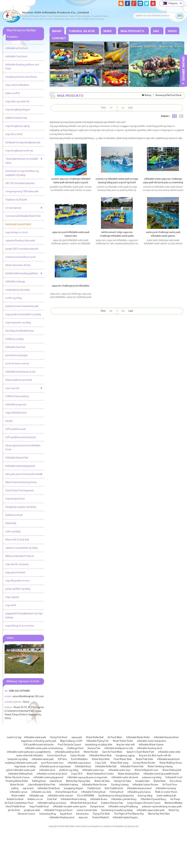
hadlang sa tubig (14, 339)
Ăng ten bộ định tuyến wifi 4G (155, 755)
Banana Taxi (94, 748)
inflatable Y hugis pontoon (58, 810)
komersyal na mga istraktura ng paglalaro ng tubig (22, 173)
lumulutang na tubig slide (98, 744)
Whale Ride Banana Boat (83, 803)
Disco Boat (175, 781)
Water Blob (159, 781)
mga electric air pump (16, 564)
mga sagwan (12, 597)
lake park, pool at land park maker (23, 474)
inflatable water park (43, 759)
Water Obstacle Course (17, 777)
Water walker (18, 795)
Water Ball (10, 523)
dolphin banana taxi (16, 118)
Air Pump (175, 799)
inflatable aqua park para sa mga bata (87, 777)
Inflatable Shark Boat (49, 788)
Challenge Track (75, 748)
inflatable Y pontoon (16, 56)
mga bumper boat (15, 498)
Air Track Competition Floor (19, 803)
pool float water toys (52, 763)
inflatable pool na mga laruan (55, 766)
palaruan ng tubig (151, 777)
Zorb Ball (52, 799)
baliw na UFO (12, 93)
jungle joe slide (32, 810)
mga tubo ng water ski (17, 101)
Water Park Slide (144, 759)
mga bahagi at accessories (19, 625)
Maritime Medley (173, 803)
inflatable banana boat (139, 788)
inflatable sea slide (41, 792)
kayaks (9, 421)
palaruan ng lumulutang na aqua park (162, 806)
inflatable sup (36, 795)
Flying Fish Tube (122, 781)
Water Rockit (17, 784)
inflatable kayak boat (168, 759)
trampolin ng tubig (17, 759)
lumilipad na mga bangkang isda (22, 142)
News (107, 31)
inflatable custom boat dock (52, 774)
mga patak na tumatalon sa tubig (23, 314)
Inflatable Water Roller (138, 737)
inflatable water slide (169, 752)
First (103, 107)
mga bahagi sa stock (16, 232)
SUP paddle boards (15, 429)
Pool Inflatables (79, 759)
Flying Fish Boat (58, 737)
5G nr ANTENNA (85, 795)
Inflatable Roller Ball (105, 766)
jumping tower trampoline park (21, 306)
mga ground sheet (15, 572)
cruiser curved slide (87, 810)
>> (122, 107)
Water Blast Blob (101, 759)
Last (130, 107)
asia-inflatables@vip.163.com (28, 696)
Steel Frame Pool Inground (19, 490)
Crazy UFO (76, 774)
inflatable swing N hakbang (123, 806)
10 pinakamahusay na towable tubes (21, 161)
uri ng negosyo (13, 208)
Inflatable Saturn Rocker (145, 784)
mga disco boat (13, 134)
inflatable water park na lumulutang (44, 748)
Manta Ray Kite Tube (159, 814)
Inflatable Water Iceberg (73, 799)
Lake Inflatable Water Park (41, 784)
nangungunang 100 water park (21, 191)
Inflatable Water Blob (100, 755)
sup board (28, 788)
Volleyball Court (173, 777)
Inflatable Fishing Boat (93, 792)
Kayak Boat (66, 814)
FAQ (156, 31)
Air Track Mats (115, 737)
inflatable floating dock (149, 748)
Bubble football (15, 799)
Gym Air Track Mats (112, 752)
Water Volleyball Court (146, 770)
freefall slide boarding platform (21, 273)
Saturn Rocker (77, 755)
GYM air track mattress (17, 396)
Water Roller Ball (94, 737)
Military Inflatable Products (19, 556)
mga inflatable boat (15, 412)
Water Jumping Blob (128, 774)
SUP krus (62, 759)
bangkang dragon (73, 788)
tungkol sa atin (81, 31)
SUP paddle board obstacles (20, 437)
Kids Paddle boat (114, 788)
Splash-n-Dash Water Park (140, 752)
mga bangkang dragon (17, 109)
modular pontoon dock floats (21, 77)
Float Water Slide (123, 759)
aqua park (76, 737)
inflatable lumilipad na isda (118, 748)
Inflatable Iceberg (68, 784)
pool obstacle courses (17, 363)
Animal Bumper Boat (66, 792)
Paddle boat (94, 788)
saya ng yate (12, 388)
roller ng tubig (12, 531)
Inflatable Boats (98, 799)
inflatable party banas (139, 792)
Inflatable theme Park (16, 457)
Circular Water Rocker (144, 763)
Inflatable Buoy (83, 766)
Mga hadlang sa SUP (71, 741)
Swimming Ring (47, 814)
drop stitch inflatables (17, 85)
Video (172, 31)
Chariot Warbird (100, 817)
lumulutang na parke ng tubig (117, 810)
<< (111, 107)
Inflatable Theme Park (132, 766)
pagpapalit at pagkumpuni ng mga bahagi (24, 615)
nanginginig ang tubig (17, 290)
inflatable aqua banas (79, 763)
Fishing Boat (116, 792)
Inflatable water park (35, 737)
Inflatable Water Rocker (94, 784)
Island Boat (56, 781)
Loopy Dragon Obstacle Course (144, 803)
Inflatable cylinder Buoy (124, 799)
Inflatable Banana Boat (166, 737)
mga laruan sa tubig (24, 766)
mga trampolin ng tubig (18, 322)
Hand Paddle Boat (15, 806)
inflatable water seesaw (60, 795)
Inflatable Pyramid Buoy (153, 799)
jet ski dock (14, 810)
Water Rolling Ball (171, 770)
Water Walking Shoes (170, 763)
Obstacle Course (26, 814)
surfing (14, 788)
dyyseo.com (133, 826)
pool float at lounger (16, 355)
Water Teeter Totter (123, 741)
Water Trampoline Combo (100, 774)
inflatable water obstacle (125, 777)
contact (59, 38)
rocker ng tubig (13, 298)
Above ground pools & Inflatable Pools (22, 447)
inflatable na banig (166, 788)
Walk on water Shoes (166, 792)
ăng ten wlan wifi (125, 744)
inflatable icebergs (15, 281)
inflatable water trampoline (151, 741)
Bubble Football (13, 515)
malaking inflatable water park (21, 763)
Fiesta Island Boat (56, 755)
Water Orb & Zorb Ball (17, 539)
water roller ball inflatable (29, 755)
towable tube (142, 781)
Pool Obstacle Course (69, 744)
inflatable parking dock (67, 752)
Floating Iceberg (120, 784)
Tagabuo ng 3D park (16, 199)
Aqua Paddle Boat (39, 806)
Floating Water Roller (17, 781)
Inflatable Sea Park (15, 347)
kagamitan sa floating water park (38, 741)
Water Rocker (91, 752)
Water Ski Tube (102, 781)
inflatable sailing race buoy (52, 803)
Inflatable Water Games (151, 744)
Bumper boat (97, 806)
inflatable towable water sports (69, 806)
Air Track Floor (169, 784)
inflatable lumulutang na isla (20, 371)
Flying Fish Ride (101, 814)
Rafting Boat (39, 781)
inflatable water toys (93, 770)
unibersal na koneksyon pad (20, 257)
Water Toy (174, 810)
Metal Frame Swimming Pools (21, 482)
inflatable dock (47, 770)
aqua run (83, 817)
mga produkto (132, 31)
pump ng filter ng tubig (17, 589)
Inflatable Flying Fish (98, 741)
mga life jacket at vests (17, 580)
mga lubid (10, 605)
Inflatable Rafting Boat (20, 774)
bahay (57, 31)
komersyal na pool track (18, 224)
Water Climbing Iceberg (160, 766)
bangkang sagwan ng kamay (20, 507)
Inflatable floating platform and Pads (22, 66)
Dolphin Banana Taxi (112, 803)
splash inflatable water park (20, 770)
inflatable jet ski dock (16, 48)
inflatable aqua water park (150, 810)
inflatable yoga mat (15, 404)
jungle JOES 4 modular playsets (22, 249)
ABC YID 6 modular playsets (20, 183)
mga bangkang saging (17, 126)
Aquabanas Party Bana (17, 40)
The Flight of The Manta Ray (129, 814)
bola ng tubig (145, 795)
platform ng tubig (68, 770)
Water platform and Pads (18, 380)
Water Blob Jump (119, 763)
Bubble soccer (35, 799)
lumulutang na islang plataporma (116, 795)
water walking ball (166, 795)
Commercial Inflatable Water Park (23, 216)
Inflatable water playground (20, 466)
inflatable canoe (18, 792)
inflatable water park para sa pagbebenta (29, 752)
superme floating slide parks (20, 240)
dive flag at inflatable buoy (19, 331)
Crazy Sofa (100, 763)
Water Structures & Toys (18, 265)
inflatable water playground (48, 777)
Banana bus (82, 814)
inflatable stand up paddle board (161, 774)
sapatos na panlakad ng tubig (21, 548)
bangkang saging (125, 755)
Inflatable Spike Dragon (125, 817)
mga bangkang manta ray (19, 150)
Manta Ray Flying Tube (78, 781)
